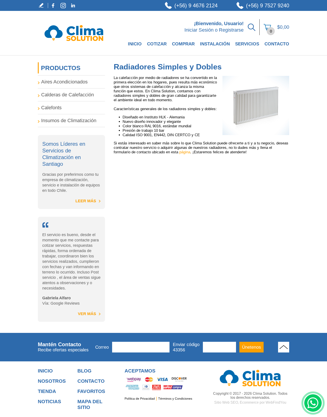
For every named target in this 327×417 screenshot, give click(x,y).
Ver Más (87, 314)
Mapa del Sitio (89, 404)
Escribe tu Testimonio (43, 5)
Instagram (63, 5)
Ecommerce (249, 402)
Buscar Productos (251, 27)
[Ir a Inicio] (74, 46)
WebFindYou (276, 402)
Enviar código (186, 347)
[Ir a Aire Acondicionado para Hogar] (250, 378)
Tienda (47, 391)
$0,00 (283, 27)
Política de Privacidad (140, 398)
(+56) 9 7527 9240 (267, 5)
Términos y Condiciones (175, 398)
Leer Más (85, 201)
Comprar (183, 43)
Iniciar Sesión (199, 30)
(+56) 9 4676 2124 (196, 5)
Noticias (49, 401)
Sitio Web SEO (226, 402)
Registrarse (231, 30)
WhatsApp (313, 403)
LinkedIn (73, 5)
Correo (102, 347)
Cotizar (157, 43)
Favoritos (91, 391)
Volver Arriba (283, 347)
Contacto (276, 43)
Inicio (135, 43)
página (184, 152)
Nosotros (52, 381)
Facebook (53, 5)
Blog (84, 371)
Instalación (215, 43)
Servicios (247, 43)
